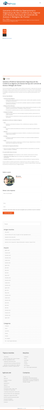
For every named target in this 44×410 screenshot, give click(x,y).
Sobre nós (6, 378)
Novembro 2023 (8, 280)
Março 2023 (7, 292)
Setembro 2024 (7, 262)
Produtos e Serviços (8, 380)
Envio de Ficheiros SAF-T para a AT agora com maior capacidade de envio (18, 234)
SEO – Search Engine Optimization (11, 340)
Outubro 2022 (7, 297)
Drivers (6, 328)
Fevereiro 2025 (7, 252)
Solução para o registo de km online (10, 395)
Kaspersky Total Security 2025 (10, 237)
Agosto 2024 (7, 265)
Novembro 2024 (8, 257)
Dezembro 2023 (8, 277)
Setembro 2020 (7, 315)
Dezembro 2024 (8, 255)
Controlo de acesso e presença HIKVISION (12, 239)
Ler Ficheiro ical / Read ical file (9, 389)
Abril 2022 (6, 307)
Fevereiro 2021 (7, 312)
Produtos (7, 19)
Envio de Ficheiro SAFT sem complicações (12, 393)
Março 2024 (7, 275)
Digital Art (6, 385)
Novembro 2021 (8, 310)
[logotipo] (9, 3)
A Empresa (7, 325)
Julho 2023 (7, 290)
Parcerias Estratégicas (8, 399)
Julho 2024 (7, 267)
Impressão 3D (6, 383)
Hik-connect (7, 232)
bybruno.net (20, 408)
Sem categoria (7, 338)
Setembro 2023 (7, 285)
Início (4, 19)
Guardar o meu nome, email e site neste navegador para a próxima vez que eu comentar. (22, 209)
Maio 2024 (7, 270)
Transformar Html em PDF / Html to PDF (11, 391)
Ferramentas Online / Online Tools (10, 388)
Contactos (6, 402)
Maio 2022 (7, 305)
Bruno (9, 78)
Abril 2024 (6, 272)
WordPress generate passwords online (11, 397)
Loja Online (7, 330)
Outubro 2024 (7, 260)
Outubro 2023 (7, 282)
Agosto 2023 (7, 287)
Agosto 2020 (7, 317)
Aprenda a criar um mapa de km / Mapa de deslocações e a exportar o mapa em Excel (20, 242)
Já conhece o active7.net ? (9, 400)
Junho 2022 (7, 302)
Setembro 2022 (7, 300)
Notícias (6, 333)
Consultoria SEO (7, 386)
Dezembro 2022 (8, 295)
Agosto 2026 (7, 250)
